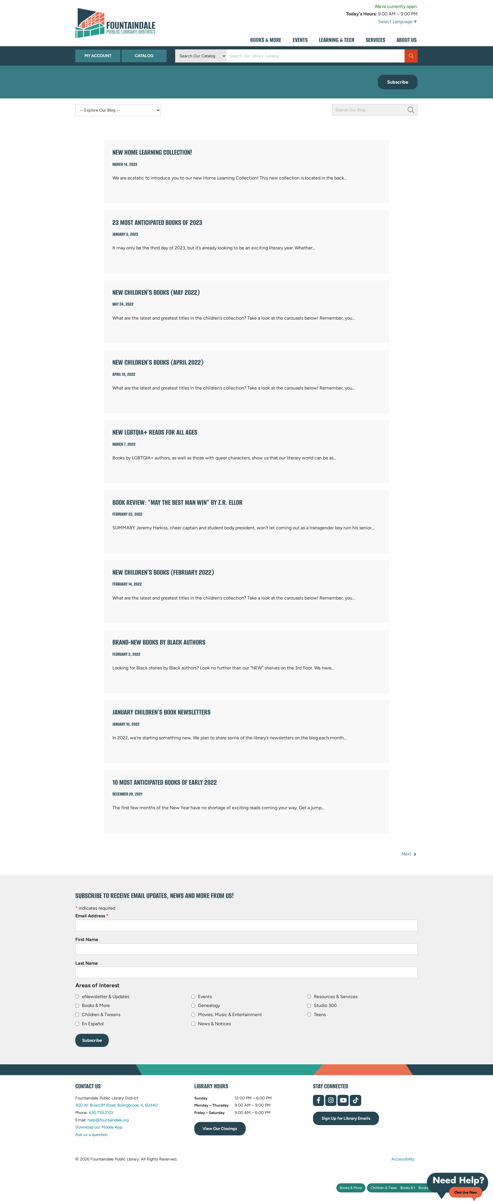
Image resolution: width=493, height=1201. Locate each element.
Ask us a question (91, 1134)
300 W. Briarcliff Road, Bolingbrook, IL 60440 (116, 1105)
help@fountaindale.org (108, 1120)
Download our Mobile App (99, 1127)
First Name (86, 939)
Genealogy (209, 1005)
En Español (93, 1023)
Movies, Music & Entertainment (230, 1014)
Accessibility (403, 1158)
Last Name (86, 963)
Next (407, 854)
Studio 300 (325, 1005)
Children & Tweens (386, 1188)
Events (205, 996)
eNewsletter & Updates (105, 996)
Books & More (351, 1188)
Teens (320, 1014)
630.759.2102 (101, 1112)
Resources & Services (335, 996)
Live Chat (457, 1187)
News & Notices (214, 1023)
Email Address (91, 916)
